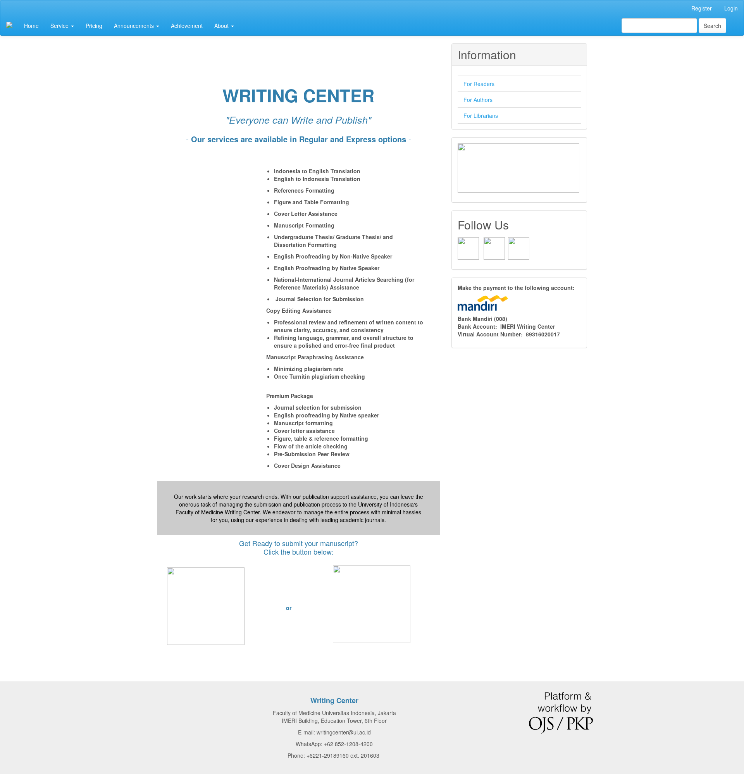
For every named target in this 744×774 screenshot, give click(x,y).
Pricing (94, 25)
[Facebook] (468, 248)
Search (712, 25)
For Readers (478, 84)
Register (701, 8)
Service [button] (60, 25)
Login (731, 8)
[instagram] (494, 248)
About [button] (222, 25)
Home (31, 25)
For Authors (478, 99)
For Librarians (480, 115)
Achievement (187, 25)
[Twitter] (518, 248)
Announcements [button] (134, 25)
